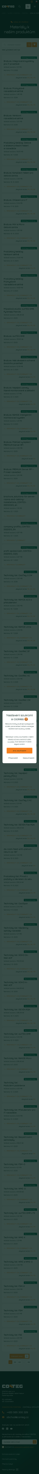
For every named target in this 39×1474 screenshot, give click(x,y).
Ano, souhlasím (19, 751)
